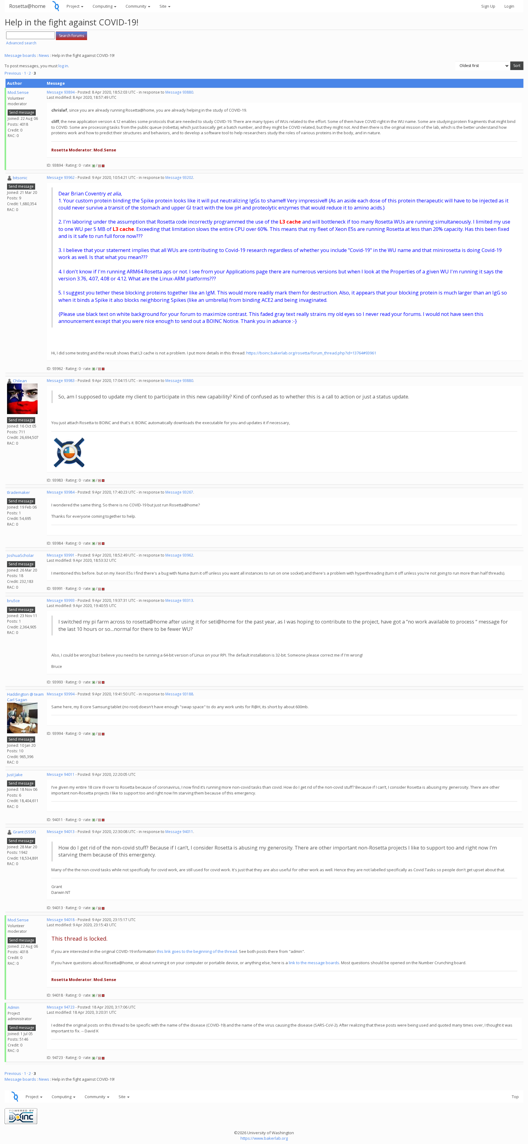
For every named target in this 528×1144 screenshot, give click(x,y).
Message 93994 (61, 694)
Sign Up (488, 6)
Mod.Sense (18, 92)
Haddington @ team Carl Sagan (25, 697)
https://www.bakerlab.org (264, 1138)
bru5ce (13, 600)
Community (136, 6)
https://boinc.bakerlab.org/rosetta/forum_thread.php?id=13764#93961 (311, 353)
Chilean (20, 380)
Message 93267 (179, 492)
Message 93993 (61, 600)
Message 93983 (61, 380)
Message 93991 (61, 555)
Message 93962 (61, 177)
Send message (21, 112)
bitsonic (20, 177)
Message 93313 (179, 600)
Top (515, 1096)
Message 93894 (61, 92)
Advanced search (21, 43)
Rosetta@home (27, 5)
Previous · (14, 73)
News (44, 55)
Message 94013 (61, 831)
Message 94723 (61, 1007)
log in (63, 65)
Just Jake (15, 774)
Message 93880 (179, 92)
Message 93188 (179, 694)
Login (509, 6)
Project (73, 6)
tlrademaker (18, 492)
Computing (103, 6)
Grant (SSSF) (24, 832)
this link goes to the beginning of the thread (197, 951)
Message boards (20, 55)
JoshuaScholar (20, 555)
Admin (13, 1007)
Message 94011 (61, 774)
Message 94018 (61, 919)
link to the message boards (314, 962)
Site (163, 6)
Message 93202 (179, 177)
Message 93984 (61, 492)
